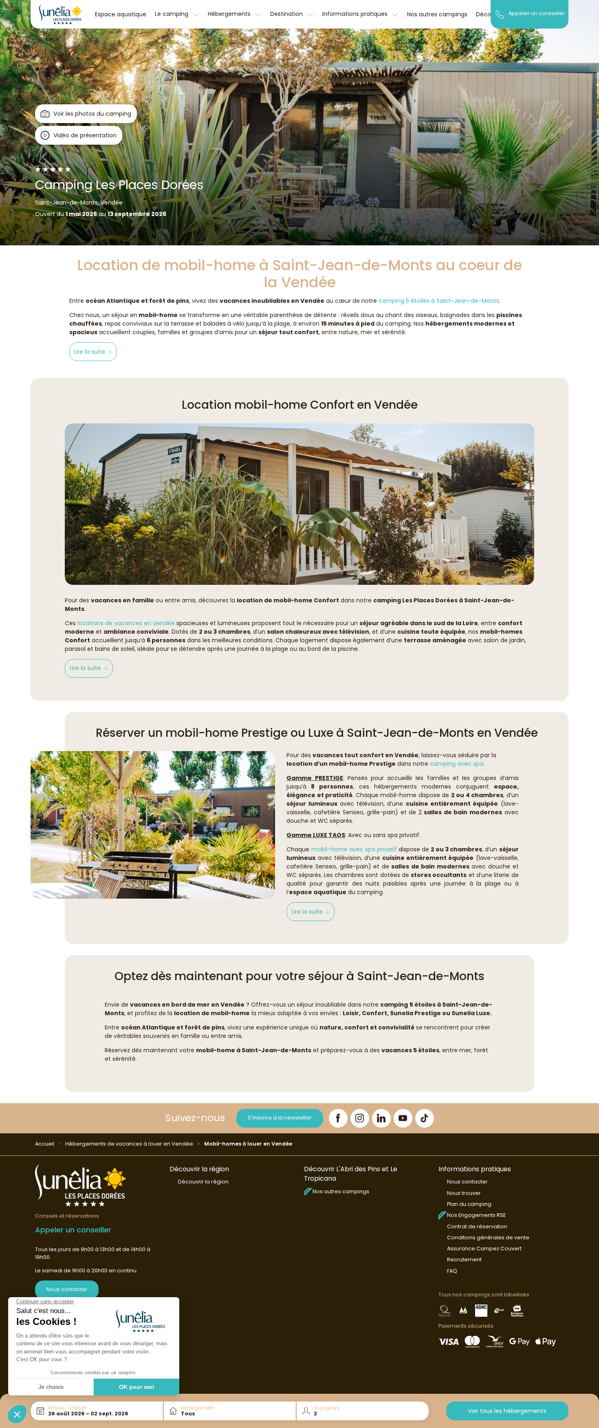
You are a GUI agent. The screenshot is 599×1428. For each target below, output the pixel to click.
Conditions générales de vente (488, 1237)
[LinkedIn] (381, 1118)
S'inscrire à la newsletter (280, 1117)
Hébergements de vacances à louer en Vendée (129, 1143)
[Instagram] (359, 1118)
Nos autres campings (437, 14)
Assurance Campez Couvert (484, 1248)
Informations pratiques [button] (355, 14)
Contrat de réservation (477, 1226)
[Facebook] (338, 1118)
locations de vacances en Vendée (126, 623)
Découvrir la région (203, 1181)
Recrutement (464, 1259)
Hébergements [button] (230, 14)
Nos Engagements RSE (476, 1215)
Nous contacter (66, 1289)
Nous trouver (464, 1193)
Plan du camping (469, 1204)
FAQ (452, 1270)
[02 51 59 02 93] (499, 14)
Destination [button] (287, 14)
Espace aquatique (120, 14)
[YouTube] (403, 1118)
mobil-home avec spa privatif (354, 849)
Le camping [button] (172, 14)
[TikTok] (424, 1118)
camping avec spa (456, 764)
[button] (93, 351)
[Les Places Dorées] (60, 14)
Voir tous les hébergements (507, 1411)
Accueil (44, 1143)
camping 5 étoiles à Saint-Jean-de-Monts (439, 301)
